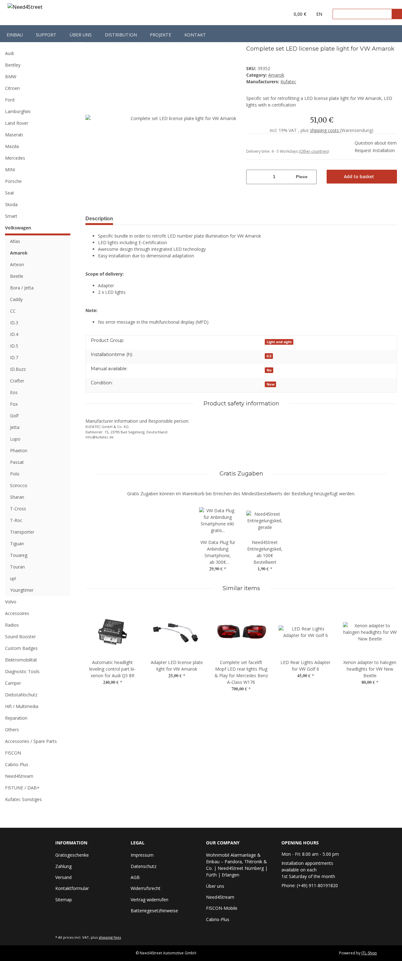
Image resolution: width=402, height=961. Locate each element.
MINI (10, 170)
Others (12, 730)
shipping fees (110, 937)
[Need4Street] (25, 8)
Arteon (17, 264)
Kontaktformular (72, 888)
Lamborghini (17, 111)
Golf (14, 416)
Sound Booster (20, 637)
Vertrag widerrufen (149, 900)
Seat (9, 193)
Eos (14, 392)
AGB (135, 877)
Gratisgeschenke (72, 855)
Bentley (12, 65)
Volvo (10, 602)
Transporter (22, 532)
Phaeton (18, 450)
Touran (17, 567)
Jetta (14, 427)
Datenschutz (143, 866)
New (270, 384)
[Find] (397, 14)
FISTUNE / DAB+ (22, 788)
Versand (63, 877)
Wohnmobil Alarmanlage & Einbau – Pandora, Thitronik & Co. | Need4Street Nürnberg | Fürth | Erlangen (237, 865)
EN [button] (319, 14)
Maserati (14, 135)
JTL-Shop (369, 953)
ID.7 (14, 357)
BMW (10, 77)
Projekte (160, 35)
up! (13, 578)
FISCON (13, 753)
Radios (12, 625)
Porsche (13, 181)
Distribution (121, 35)
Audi (9, 53)
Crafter (17, 381)
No (269, 370)
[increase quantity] (312, 177)
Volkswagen (18, 228)
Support (46, 35)
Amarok (276, 75)
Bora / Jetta (22, 288)
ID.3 (14, 323)
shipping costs (325, 130)
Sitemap (63, 900)
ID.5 (14, 346)
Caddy (16, 299)
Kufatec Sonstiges (23, 799)
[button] (272, 14)
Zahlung (63, 866)
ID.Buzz (18, 369)
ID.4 (14, 334)
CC (13, 311)
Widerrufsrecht (145, 888)
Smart (11, 216)
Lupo (15, 439)
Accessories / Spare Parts (31, 741)
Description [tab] (99, 218)
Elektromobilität (21, 660)
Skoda (11, 204)
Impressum (142, 855)
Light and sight (279, 342)
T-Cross (18, 509)
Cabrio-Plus (16, 764)
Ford (9, 100)
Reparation (16, 718)
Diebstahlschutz (21, 695)
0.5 (269, 356)
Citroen (12, 88)
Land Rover (16, 123)
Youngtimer (22, 590)
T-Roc (16, 520)
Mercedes (15, 158)
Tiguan (17, 543)
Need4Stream (19, 776)
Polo (14, 474)
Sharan (17, 497)
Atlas (15, 241)
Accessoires (17, 613)
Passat (17, 462)
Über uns (81, 35)
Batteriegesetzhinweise (154, 911)
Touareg (18, 555)
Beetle (16, 276)
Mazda (12, 146)
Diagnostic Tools (22, 671)
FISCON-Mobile (221, 908)
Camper (13, 683)
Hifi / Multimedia (21, 706)
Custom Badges (21, 648)
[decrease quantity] (250, 177)
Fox (14, 404)
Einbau (15, 35)
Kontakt (195, 35)
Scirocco (18, 485)
